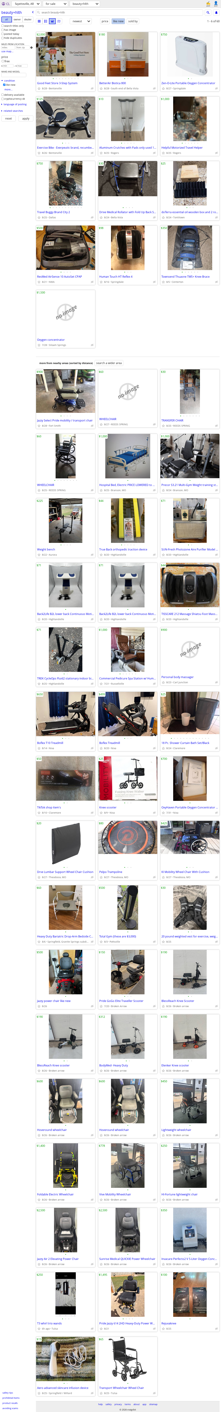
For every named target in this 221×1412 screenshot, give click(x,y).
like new (10, 84)
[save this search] (216, 12)
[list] (39, 21)
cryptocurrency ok (14, 98)
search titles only (14, 25)
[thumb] (45, 21)
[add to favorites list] (39, 88)
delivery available (14, 94)
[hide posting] (92, 88)
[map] (59, 21)
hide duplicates (13, 37)
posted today (11, 34)
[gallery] (52, 21)
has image (10, 29)
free (7, 61)
